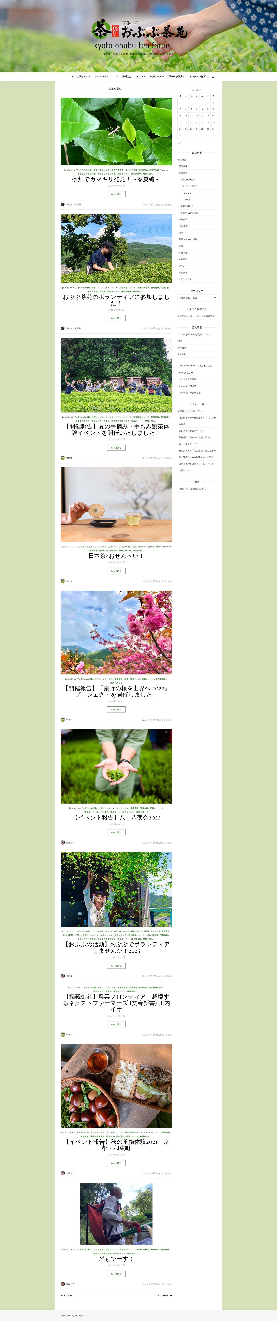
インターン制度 (197, 76)
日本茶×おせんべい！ (116, 555)
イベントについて (123, 417)
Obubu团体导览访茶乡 (190, 392)
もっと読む (116, 194)
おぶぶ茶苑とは (123, 76)
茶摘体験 (165, 287)
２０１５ (187, 192)
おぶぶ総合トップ (81, 76)
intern (69, 457)
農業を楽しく (149, 173)
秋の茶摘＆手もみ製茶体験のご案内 (196, 457)
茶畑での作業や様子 (120, 421)
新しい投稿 (164, 1295)
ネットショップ (103, 76)
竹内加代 (70, 842)
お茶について (98, 287)
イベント (140, 76)
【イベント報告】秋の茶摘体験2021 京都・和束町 (116, 1145)
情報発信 (183, 226)
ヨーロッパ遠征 (189, 186)
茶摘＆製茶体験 (83, 421)
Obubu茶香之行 (185, 372)
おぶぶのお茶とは (85, 546)
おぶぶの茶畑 (143, 931)
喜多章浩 (70, 1284)
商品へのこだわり (146, 546)
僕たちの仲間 (131, 170)
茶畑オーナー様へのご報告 (96, 812)
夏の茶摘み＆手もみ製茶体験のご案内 (197, 450)
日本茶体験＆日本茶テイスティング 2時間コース (197, 467)
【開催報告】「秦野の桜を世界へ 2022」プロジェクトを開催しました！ (116, 691)
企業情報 (183, 259)
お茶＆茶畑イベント (133, 1132)
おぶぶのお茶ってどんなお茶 (90, 931)
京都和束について (102, 170)
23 (213, 122)
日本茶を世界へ (177, 76)
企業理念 (133, 987)
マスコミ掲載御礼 (120, 987)
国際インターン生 (164, 546)
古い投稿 (67, 1295)
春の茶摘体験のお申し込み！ (193, 430)
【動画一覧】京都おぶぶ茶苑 (191, 488)
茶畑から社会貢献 (189, 212)
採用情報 (183, 272)
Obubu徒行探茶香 (187, 385)
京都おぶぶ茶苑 (73, 204)
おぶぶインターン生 (104, 679)
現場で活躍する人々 (158, 170)
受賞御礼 (181, 354)
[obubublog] (138, 33)
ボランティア (112, 287)
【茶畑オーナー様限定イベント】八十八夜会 (197, 420)
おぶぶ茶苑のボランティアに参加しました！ (116, 300)
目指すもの (135, 679)
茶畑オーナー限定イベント (122, 812)
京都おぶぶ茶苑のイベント (190, 410)
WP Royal (79, 1315)
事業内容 (183, 219)
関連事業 (183, 252)
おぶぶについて (71, 170)
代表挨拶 (183, 166)
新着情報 (143, 170)
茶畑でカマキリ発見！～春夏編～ (116, 179)
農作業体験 (136, 173)
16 (213, 115)
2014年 (187, 199)
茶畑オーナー (157, 76)
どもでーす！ (116, 1258)
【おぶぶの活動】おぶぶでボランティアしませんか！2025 (116, 947)
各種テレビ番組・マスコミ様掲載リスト (196, 316)
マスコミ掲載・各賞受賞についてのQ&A (194, 337)
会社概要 (181, 159)
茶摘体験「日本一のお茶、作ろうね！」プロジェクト (195, 440)
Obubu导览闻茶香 (187, 379)
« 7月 (180, 142)
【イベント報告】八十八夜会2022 (119, 817)
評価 (181, 245)
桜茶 (127, 679)
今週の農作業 (118, 170)
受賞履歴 (181, 347)
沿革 (181, 232)
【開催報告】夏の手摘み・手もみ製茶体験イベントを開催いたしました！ (116, 429)
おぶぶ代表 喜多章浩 (160, 931)
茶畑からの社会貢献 (87, 173)
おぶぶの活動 (86, 170)
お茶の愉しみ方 (129, 546)
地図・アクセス (186, 279)
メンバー (183, 265)
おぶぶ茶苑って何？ (72, 935)
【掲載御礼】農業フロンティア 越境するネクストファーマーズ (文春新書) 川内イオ (116, 1002)
